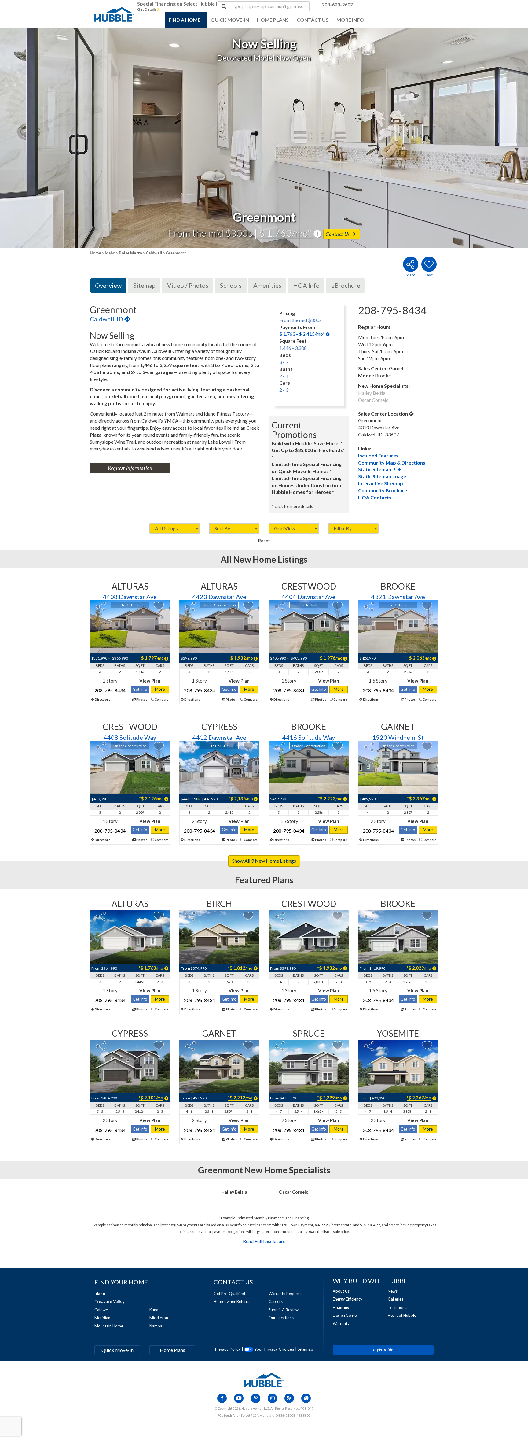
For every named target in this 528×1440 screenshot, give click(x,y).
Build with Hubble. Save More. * (307, 443)
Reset (264, 540)
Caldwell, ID (107, 319)
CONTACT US (312, 20)
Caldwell (154, 252)
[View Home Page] (264, 1380)
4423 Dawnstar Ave (219, 596)
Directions (102, 699)
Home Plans (172, 1350)
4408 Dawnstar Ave (130, 596)
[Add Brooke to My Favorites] (427, 606)
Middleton (158, 1317)
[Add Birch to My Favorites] (248, 916)
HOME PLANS (273, 20)
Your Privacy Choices (273, 1349)
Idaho (110, 252)
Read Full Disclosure (264, 1241)
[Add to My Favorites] (429, 264)
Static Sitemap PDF (380, 469)
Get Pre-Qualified (229, 1293)
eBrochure (345, 285)
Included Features (378, 455)
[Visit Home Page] (114, 7)
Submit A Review (284, 1309)
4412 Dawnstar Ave (219, 737)
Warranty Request (285, 1293)
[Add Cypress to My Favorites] (248, 746)
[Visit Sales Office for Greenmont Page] (411, 413)
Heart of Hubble (402, 1315)
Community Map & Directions (391, 462)
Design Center (345, 1315)
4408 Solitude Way (130, 737)
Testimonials (399, 1307)
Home (95, 252)
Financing (341, 1307)
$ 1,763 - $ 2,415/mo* (302, 334)
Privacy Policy (228, 1349)
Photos (141, 699)
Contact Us (338, 234)
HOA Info (306, 285)
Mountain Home (108, 1325)
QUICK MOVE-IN (230, 20)
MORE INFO (350, 20)
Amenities (267, 285)
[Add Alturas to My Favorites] (159, 606)
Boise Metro (130, 252)
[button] (53, 138)
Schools (231, 285)
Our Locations (281, 1317)
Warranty (341, 1323)
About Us (341, 1291)
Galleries (395, 1299)
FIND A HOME (184, 20)
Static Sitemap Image (382, 476)
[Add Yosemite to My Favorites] (427, 1045)
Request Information (130, 468)
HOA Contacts (374, 497)
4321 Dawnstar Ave (398, 596)
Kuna (153, 1309)
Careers (276, 1301)
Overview (108, 285)
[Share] (101, 606)
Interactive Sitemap (380, 483)
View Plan (149, 680)
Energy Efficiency (347, 1299)
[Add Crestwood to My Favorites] (337, 606)
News (393, 1291)
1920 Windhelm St (398, 737)
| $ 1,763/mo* (284, 233)
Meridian (102, 1317)
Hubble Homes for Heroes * (303, 492)
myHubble (383, 1349)
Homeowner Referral (232, 1301)
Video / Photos (187, 285)
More (160, 689)
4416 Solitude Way (308, 737)
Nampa (155, 1325)
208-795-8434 (110, 690)
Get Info (140, 689)
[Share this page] (410, 264)
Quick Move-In (117, 1350)
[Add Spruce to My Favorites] (337, 1045)
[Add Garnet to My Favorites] (427, 746)
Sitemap (144, 285)
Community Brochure (382, 490)
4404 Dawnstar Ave (309, 596)
